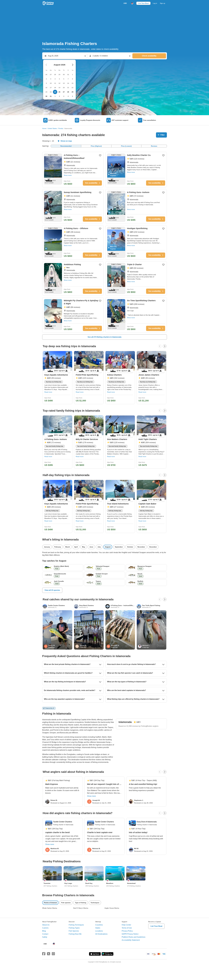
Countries (99, 925)
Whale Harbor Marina (49, 908)
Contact (45, 934)
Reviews (154, 146)
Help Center (126, 925)
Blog (44, 931)
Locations (99, 931)
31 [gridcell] (51, 96)
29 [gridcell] (72, 92)
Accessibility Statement (131, 940)
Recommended (66, 146)
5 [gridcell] (72, 96)
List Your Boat (143, 3)
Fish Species (74, 931)
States (97, 928)
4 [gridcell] (68, 96)
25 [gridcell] (55, 92)
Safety (44, 937)
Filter (162, 135)
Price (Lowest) (126, 146)
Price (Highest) (96, 146)
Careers (45, 928)
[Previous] (160, 346)
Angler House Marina (111, 908)
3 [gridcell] (63, 96)
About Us (45, 925)
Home (44, 128)
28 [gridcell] (68, 92)
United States (52, 128)
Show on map (66, 141)
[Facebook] (43, 954)
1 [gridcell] (55, 96)
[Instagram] (53, 954)
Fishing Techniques (76, 925)
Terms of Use (127, 928)
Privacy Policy (127, 931)
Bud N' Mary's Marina (80, 908)
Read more (48, 392)
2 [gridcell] (59, 96)
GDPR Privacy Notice (130, 934)
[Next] (164, 346)
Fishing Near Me (75, 934)
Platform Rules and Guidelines (133, 937)
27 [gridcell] (64, 92)
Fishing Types (74, 928)
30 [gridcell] (46, 96)
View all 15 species (52, 590)
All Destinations (101, 934)
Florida (60, 128)
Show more (68, 175)
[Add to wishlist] (100, 155)
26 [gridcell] (59, 92)
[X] (48, 954)
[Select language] (132, 3)
